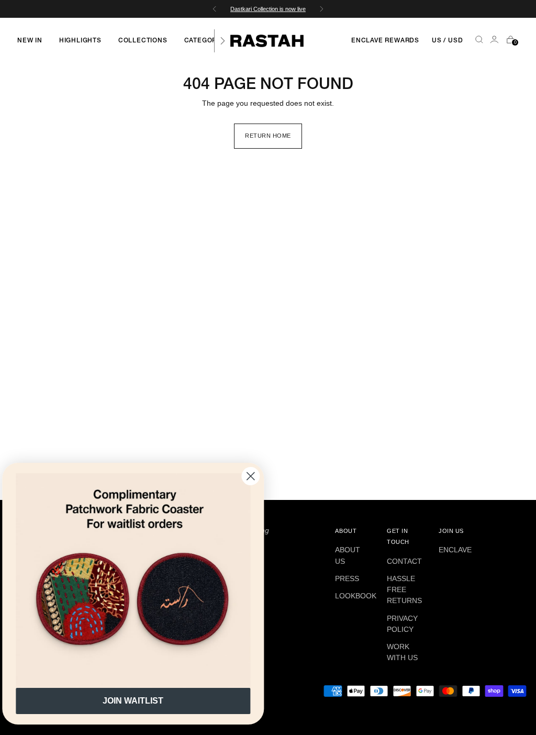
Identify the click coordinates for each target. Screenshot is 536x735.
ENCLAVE (455, 549)
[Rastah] (267, 41)
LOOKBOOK (355, 596)
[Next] (222, 41)
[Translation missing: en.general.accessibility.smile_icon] (495, 41)
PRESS (347, 578)
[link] (141, 580)
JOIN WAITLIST (141, 700)
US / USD (447, 40)
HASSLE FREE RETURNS (404, 589)
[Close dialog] (259, 476)
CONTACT (404, 561)
